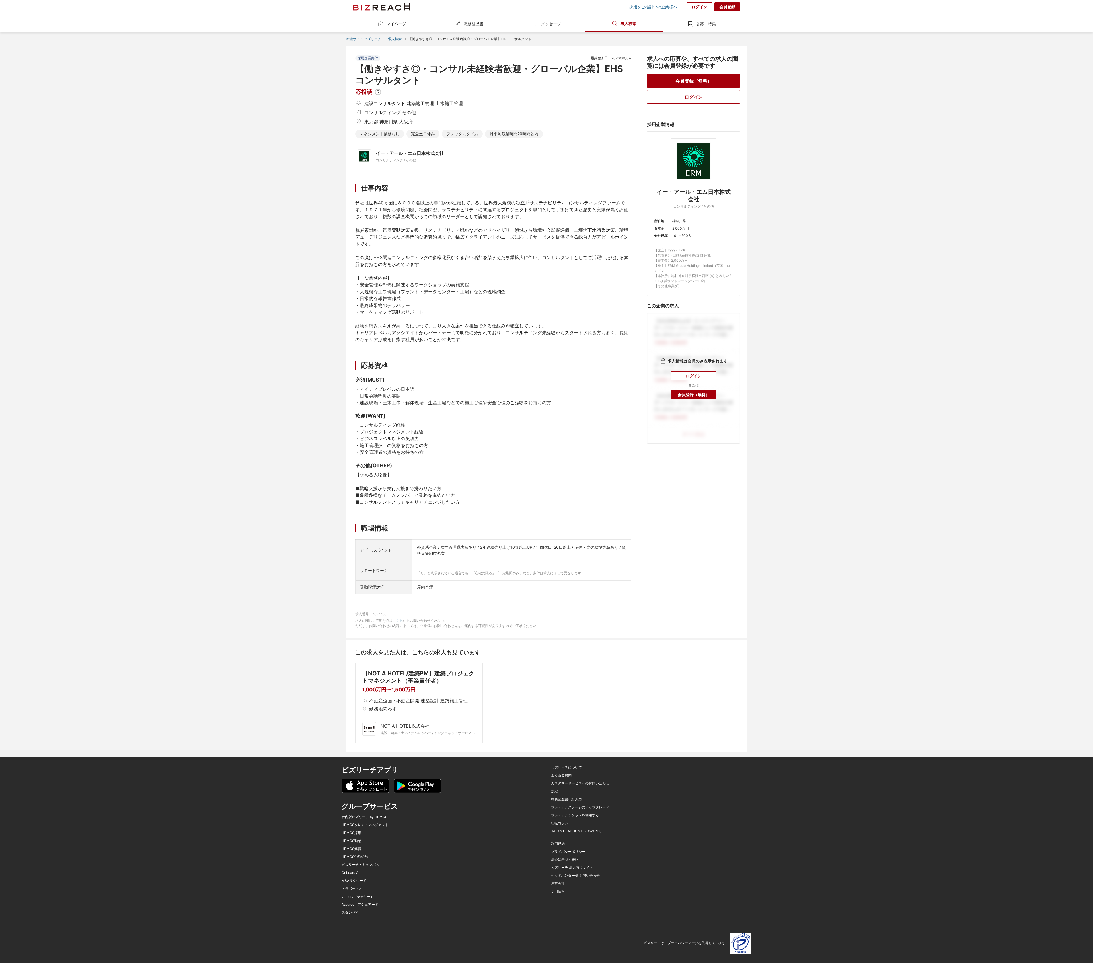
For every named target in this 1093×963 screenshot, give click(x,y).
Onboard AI (350, 872)
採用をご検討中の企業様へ (653, 7)
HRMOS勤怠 (351, 841)
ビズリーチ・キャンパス (360, 864)
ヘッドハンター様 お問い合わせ (575, 875)
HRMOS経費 (351, 849)
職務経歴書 (474, 23)
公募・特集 (706, 23)
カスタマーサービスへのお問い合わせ (580, 783)
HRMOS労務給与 (355, 856)
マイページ (396, 23)
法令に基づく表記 (564, 859)
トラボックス (352, 888)
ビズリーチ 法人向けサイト (572, 867)
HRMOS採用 (351, 833)
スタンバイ (350, 912)
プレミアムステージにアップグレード (580, 807)
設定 (554, 791)
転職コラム (559, 823)
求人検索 (628, 23)
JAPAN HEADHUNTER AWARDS (576, 831)
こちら (398, 620)
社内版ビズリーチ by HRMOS (364, 817)
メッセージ (551, 23)
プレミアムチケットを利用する (575, 815)
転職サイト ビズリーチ (363, 39)
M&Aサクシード (354, 880)
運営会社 (558, 883)
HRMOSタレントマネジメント (365, 825)
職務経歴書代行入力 (566, 799)
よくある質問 (561, 775)
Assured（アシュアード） (362, 904)
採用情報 (558, 891)
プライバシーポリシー (568, 851)
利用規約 (558, 843)
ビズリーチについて (566, 767)
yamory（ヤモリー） (358, 896)
